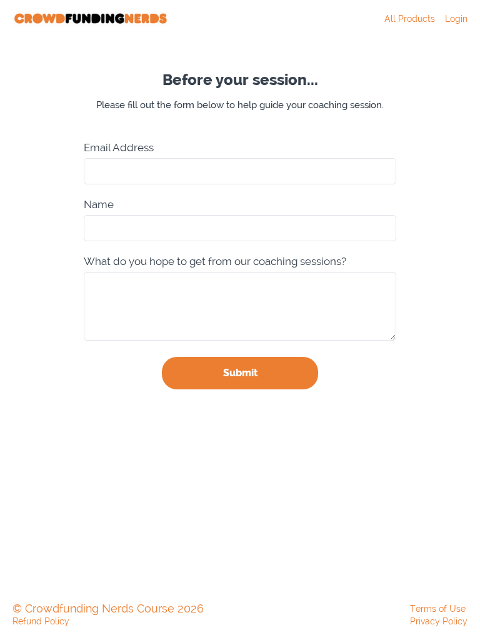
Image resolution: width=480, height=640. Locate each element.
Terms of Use (438, 609)
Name (99, 204)
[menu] (421, 18)
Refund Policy (40, 621)
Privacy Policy (439, 621)
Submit (240, 373)
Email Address (119, 147)
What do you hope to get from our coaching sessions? (215, 261)
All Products (409, 19)
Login (456, 19)
